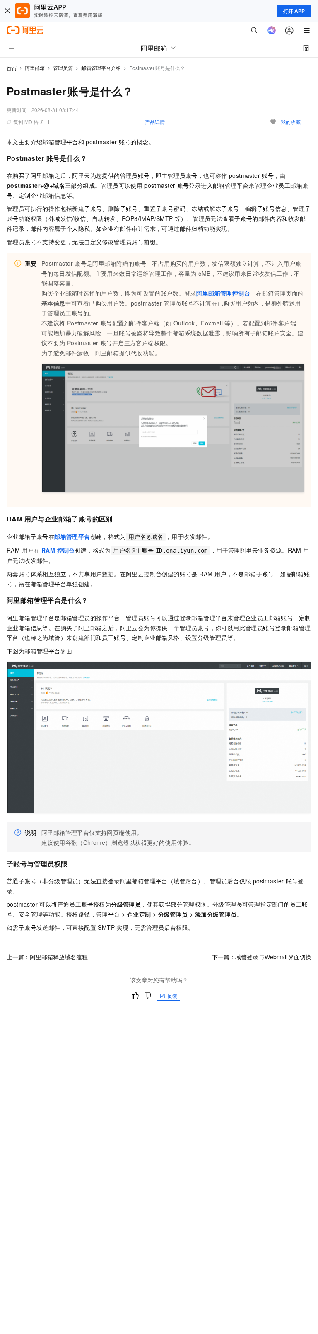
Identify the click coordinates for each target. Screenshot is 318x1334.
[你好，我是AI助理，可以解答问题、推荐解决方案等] (271, 30)
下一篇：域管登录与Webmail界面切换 (262, 957)
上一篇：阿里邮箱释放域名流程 (47, 957)
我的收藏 (291, 121)
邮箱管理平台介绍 (101, 67)
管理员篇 (63, 67)
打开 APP (294, 11)
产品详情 (155, 121)
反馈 (172, 995)
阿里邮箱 (35, 67)
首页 (12, 68)
